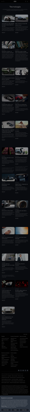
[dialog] (15, 404)
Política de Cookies (4, 406)
